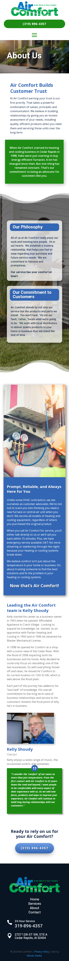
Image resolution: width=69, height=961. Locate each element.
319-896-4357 (29, 926)
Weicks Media (34, 955)
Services (34, 903)
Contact (34, 912)
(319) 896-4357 (34, 24)
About (34, 908)
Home (34, 899)
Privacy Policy (41, 951)
